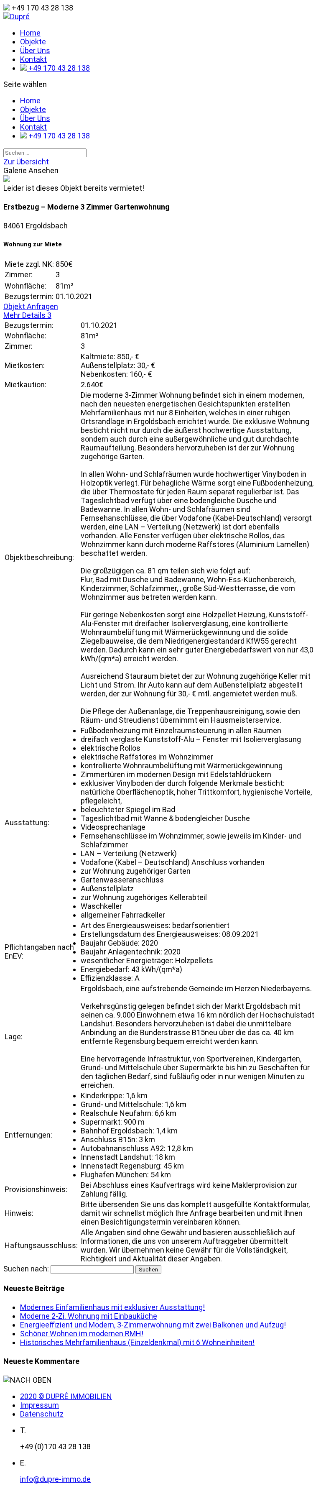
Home (30, 32)
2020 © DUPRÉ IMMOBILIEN (66, 1396)
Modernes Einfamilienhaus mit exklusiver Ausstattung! (112, 1307)
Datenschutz (42, 1413)
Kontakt (33, 59)
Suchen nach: (26, 1268)
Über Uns (35, 50)
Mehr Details (27, 315)
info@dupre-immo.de (55, 1479)
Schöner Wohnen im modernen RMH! (81, 1333)
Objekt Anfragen (30, 306)
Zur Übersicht (26, 161)
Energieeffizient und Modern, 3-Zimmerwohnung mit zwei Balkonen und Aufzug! (153, 1324)
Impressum (39, 1405)
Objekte (33, 41)
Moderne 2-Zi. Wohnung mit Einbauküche (88, 1316)
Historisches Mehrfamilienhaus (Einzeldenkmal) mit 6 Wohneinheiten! (137, 1342)
